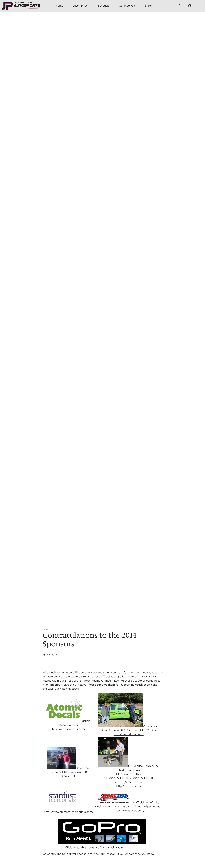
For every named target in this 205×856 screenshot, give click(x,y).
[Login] (189, 5)
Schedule (103, 5)
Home (59, 5)
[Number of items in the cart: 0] (180, 5)
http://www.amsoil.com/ (129, 810)
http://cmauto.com (128, 786)
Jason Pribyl (80, 5)
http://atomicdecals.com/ (68, 729)
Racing (45, 629)
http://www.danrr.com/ (129, 734)
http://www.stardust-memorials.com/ (68, 811)
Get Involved (127, 5)
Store (148, 5)
